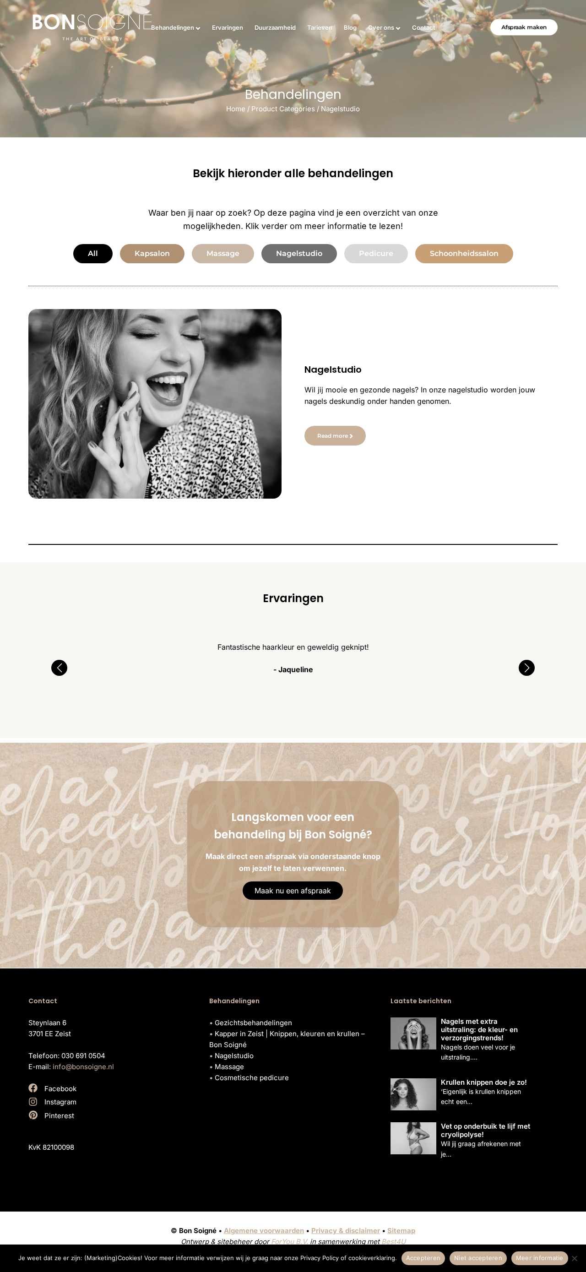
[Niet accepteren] (574, 1258)
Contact (423, 27)
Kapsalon (152, 253)
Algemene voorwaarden (264, 1230)
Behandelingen (172, 27)
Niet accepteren (478, 1257)
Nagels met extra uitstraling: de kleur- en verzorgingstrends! (479, 1029)
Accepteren (423, 1257)
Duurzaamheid (275, 27)
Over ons (381, 27)
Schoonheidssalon (464, 253)
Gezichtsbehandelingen (253, 1022)
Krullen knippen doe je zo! (484, 1082)
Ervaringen (227, 27)
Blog (350, 27)
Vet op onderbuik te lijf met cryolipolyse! (485, 1130)
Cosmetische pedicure (252, 1077)
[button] (59, 668)
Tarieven (319, 27)
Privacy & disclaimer (345, 1230)
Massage (222, 253)
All (93, 253)
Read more (332, 435)
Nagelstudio (299, 253)
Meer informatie (540, 1257)
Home (235, 108)
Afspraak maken (524, 27)
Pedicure (376, 253)
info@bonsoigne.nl (83, 1066)
